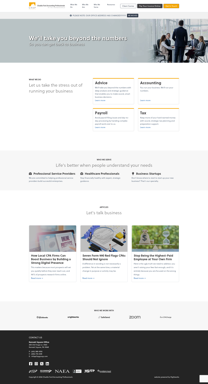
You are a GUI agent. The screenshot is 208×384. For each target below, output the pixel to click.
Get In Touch (171, 6)
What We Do (73, 5)
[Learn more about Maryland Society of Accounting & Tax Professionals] (89, 371)
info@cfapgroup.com (39, 356)
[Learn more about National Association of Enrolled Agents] (62, 371)
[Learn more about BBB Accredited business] (77, 371)
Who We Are (85, 5)
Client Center (128, 6)
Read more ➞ (52, 278)
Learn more (106, 100)
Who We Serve (97, 5)
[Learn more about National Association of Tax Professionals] (33, 371)
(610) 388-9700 (36, 351)
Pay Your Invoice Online (149, 6)
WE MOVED (132, 15)
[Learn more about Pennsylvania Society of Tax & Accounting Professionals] (46, 371)
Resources (111, 4)
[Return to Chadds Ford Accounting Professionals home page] (47, 6)
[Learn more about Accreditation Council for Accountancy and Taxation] (104, 371)
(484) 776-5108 (36, 354)
